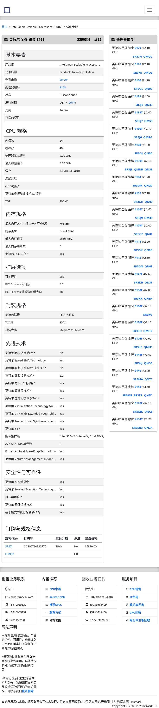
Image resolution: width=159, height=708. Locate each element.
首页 (4, 27)
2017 (72, 102)
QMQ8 (9, 554)
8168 (63, 87)
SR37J (8, 546)
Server (64, 79)
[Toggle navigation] (149, 10)
